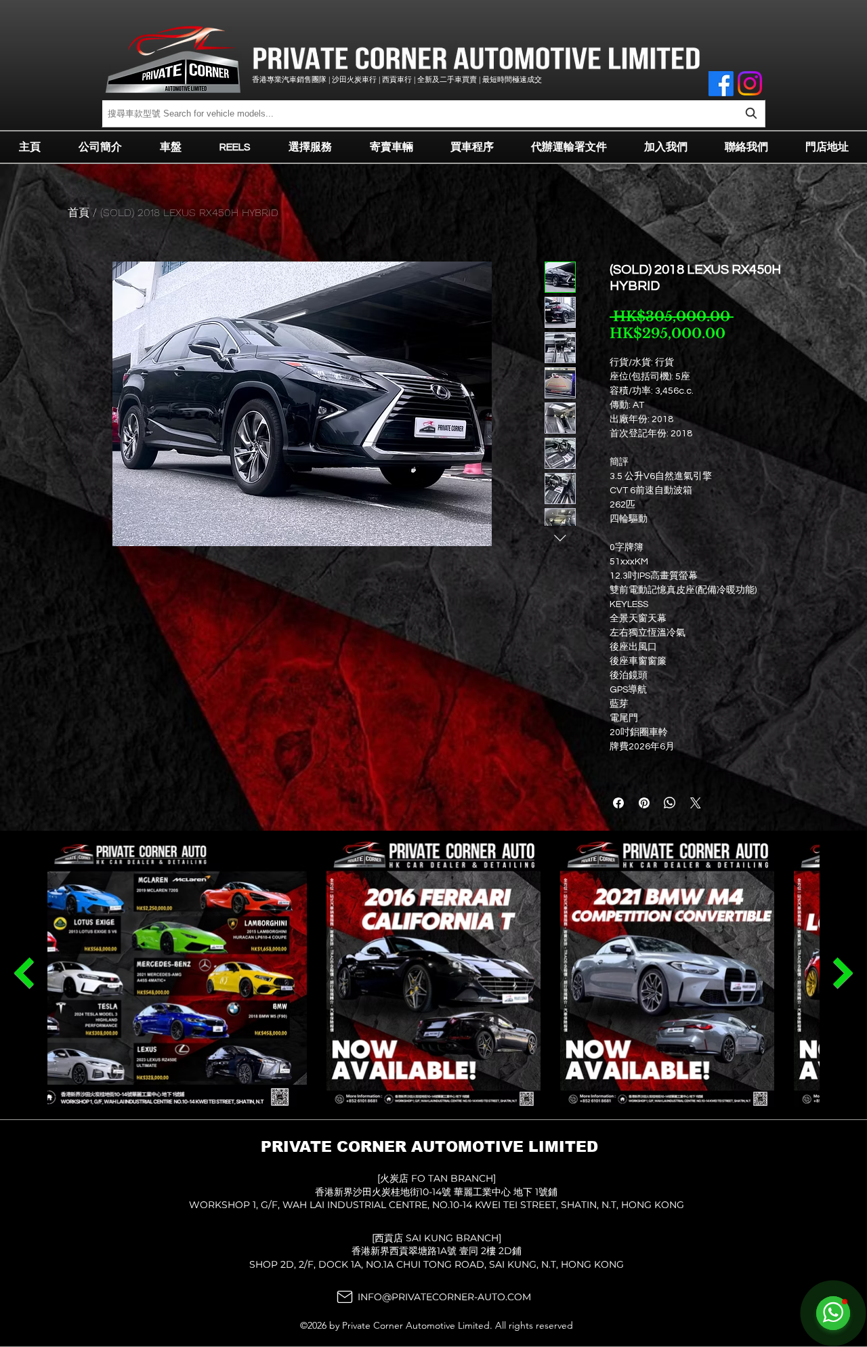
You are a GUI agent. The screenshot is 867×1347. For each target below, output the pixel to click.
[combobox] (433, 113)
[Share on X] (696, 803)
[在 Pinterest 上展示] (644, 803)
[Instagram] (750, 83)
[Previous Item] (843, 973)
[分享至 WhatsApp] (670, 803)
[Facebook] (721, 83)
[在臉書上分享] (618, 803)
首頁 (78, 212)
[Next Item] (24, 973)
